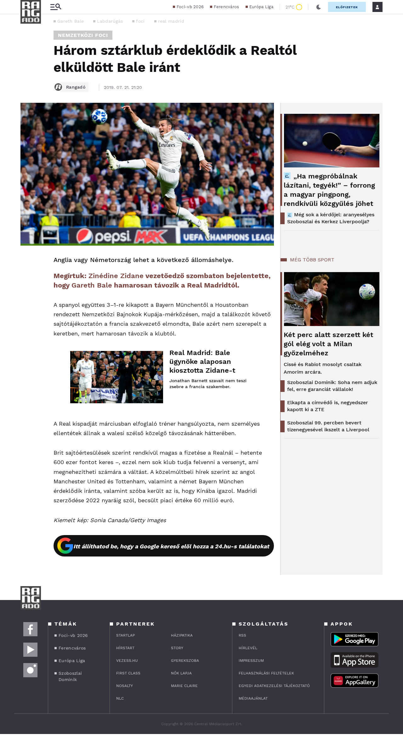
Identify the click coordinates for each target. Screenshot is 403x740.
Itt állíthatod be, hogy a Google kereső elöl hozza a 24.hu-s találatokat (171, 546)
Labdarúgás (110, 21)
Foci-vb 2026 (190, 6)
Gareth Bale (70, 21)
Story (177, 648)
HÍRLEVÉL (248, 648)
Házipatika (182, 635)
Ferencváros (226, 6)
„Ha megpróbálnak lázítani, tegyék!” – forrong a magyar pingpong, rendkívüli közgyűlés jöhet (329, 189)
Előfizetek (347, 7)
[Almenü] (55, 7)
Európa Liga (261, 6)
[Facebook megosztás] (27, 262)
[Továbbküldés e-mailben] (27, 279)
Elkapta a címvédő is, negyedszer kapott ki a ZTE (327, 405)
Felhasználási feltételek (266, 673)
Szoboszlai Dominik (70, 676)
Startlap (125, 635)
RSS (242, 635)
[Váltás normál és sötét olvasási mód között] (318, 7)
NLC (120, 698)
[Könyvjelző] (27, 297)
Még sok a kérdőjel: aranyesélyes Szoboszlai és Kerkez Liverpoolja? (330, 218)
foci (140, 21)
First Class (128, 673)
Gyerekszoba (185, 660)
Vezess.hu (127, 660)
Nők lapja (181, 673)
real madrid (171, 21)
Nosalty (124, 686)
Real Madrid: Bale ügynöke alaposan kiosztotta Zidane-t (202, 361)
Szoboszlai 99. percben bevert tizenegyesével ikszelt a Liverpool (328, 426)
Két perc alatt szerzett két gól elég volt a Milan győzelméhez (328, 344)
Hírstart (125, 648)
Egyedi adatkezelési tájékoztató (274, 686)
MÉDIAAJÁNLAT (253, 698)
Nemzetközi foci (83, 35)
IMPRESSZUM (251, 660)
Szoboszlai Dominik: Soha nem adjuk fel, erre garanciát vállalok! (332, 385)
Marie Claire (184, 686)
